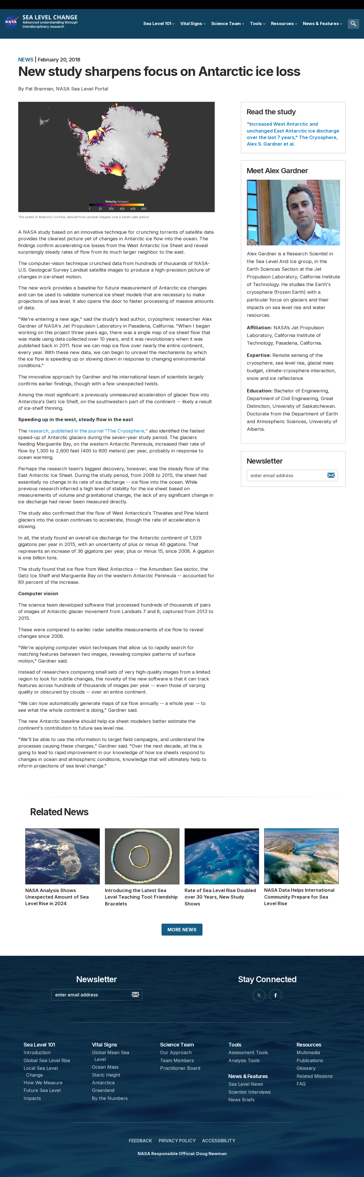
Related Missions (315, 1076)
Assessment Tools (248, 1052)
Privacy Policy (177, 1140)
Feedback (140, 1140)
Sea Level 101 (39, 1044)
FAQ (301, 1084)
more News (182, 929)
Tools (234, 1044)
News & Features (248, 1076)
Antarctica (103, 1082)
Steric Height (106, 1075)
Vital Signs (104, 1044)
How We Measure (43, 1082)
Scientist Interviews (249, 1092)
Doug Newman (211, 1153)
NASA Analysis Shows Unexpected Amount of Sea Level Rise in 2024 (57, 897)
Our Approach (176, 1052)
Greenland (103, 1090)
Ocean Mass (105, 1067)
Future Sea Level (42, 1090)
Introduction (37, 1052)
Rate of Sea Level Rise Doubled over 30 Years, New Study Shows (220, 897)
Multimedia (308, 1052)
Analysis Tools (244, 1060)
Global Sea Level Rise (47, 1060)
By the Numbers (110, 1098)
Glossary (306, 1068)
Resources (309, 1044)
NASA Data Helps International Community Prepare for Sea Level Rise (299, 896)
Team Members (177, 1060)
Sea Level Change (51, 23)
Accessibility (218, 1140)
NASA (12, 23)
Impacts (32, 1098)
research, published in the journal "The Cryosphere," (88, 431)
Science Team (177, 1044)
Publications (310, 1060)
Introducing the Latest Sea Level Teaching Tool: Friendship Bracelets (141, 897)
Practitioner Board (180, 1068)
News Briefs (241, 1099)
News (26, 59)
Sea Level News (245, 1084)
